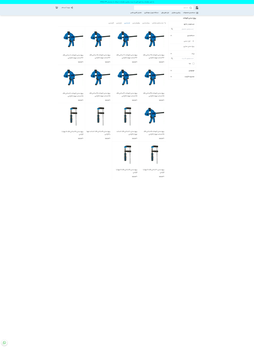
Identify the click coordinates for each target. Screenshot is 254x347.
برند (193, 54)
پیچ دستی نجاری (188, 46)
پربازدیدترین (146, 23)
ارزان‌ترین (119, 23)
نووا (190, 63)
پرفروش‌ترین (136, 23)
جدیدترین (127, 23)
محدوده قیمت (189, 77)
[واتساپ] (4, 342)
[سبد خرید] (57, 7)
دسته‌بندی (190, 36)
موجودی (191, 71)
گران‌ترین (111, 23)
